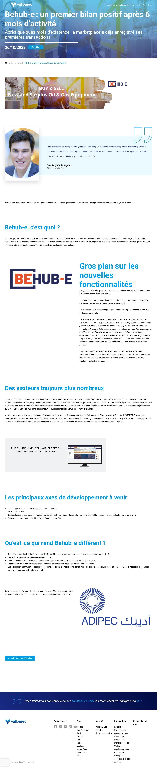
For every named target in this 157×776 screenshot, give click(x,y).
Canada (80, 736)
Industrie (99, 730)
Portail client (119, 739)
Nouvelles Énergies (103, 733)
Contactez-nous (121, 733)
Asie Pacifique (83, 730)
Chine (79, 739)
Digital (36, 47)
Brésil (79, 733)
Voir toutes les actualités (21, 658)
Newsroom (12, 63)
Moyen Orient (82, 749)
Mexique (80, 746)
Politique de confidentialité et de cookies (122, 758)
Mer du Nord (82, 752)
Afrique (80, 727)
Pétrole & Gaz (101, 727)
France (79, 743)
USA (78, 755)
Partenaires (119, 736)
